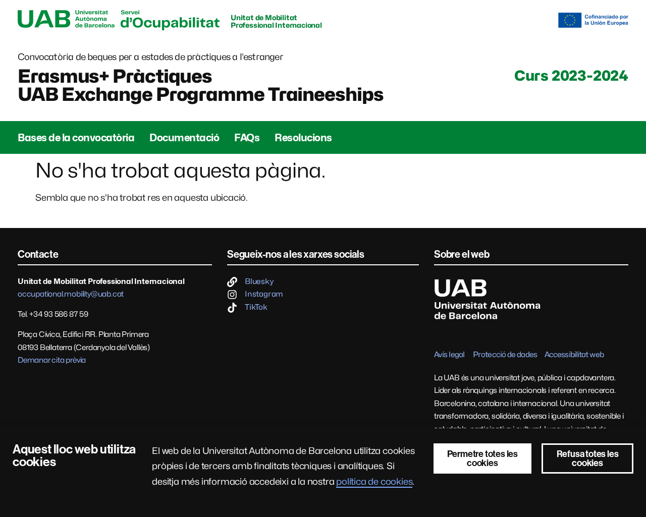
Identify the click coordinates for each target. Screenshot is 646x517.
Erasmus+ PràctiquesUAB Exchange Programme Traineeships (201, 85)
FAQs (246, 138)
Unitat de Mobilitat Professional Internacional (276, 21)
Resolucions (303, 138)
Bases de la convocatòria (76, 138)
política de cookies (374, 481)
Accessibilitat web (574, 354)
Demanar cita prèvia (52, 360)
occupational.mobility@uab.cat (71, 294)
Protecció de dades (505, 354)
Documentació (184, 138)
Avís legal (449, 354)
